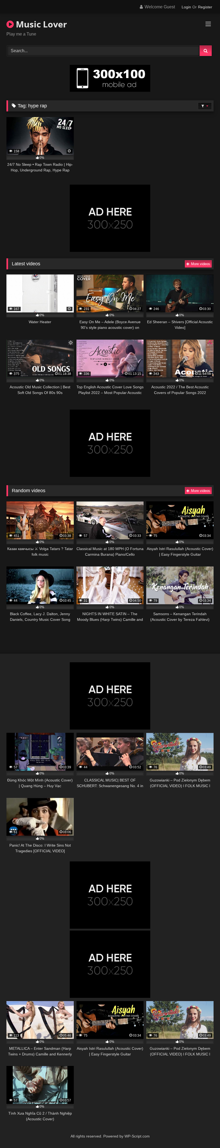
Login (186, 7)
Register (205, 7)
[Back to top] (203, 1132)
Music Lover (40, 24)
